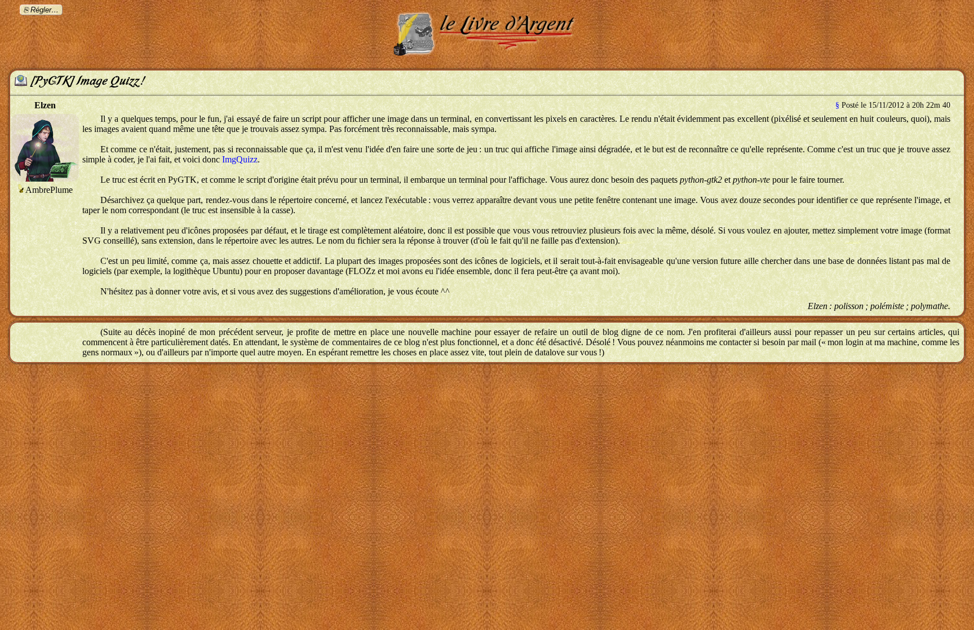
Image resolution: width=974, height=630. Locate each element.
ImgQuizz (240, 159)
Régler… (44, 10)
